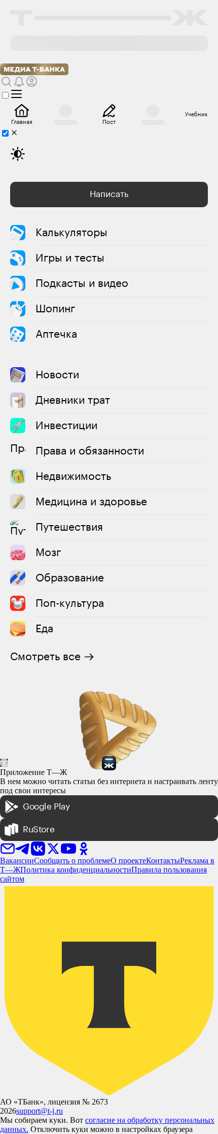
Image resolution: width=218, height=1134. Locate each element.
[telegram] (22, 845)
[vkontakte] (38, 845)
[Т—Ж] (109, 18)
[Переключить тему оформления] (17, 153)
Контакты (163, 860)
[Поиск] (6, 81)
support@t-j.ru (39, 1111)
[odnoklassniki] (83, 845)
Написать (109, 194)
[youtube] (68, 845)
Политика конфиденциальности (75, 869)
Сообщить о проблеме (72, 860)
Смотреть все (45, 657)
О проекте (128, 860)
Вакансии (17, 860)
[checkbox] (11, 94)
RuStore (38, 829)
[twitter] (53, 845)
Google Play (46, 806)
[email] (7, 845)
